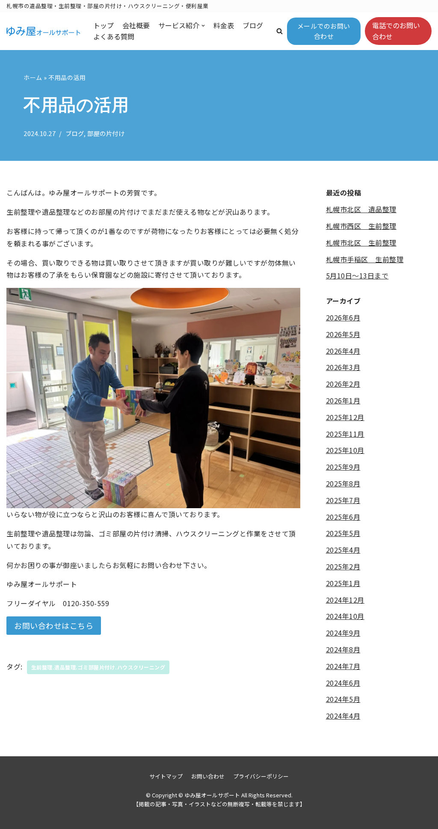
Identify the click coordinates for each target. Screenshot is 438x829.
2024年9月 (343, 633)
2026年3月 (343, 367)
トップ (103, 25)
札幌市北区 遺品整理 (361, 209)
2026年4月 (343, 351)
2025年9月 (343, 467)
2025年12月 (345, 417)
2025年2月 (343, 566)
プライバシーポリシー (261, 776)
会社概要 (136, 25)
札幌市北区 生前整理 (361, 242)
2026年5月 (343, 334)
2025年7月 (343, 500)
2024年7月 (343, 666)
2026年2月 (343, 384)
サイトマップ (166, 776)
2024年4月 (343, 716)
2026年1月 (343, 400)
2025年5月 (343, 533)
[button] (279, 31)
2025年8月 (343, 483)
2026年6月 (343, 317)
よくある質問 (113, 36)
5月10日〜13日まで (357, 275)
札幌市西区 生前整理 (361, 226)
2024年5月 (343, 699)
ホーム (33, 77)
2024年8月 (343, 649)
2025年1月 (343, 583)
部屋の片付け (105, 133)
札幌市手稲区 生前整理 (365, 259)
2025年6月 (343, 517)
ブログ (253, 25)
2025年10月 (345, 450)
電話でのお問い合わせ (396, 30)
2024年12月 (345, 600)
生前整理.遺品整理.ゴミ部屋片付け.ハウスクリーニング (98, 667)
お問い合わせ (208, 776)
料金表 (223, 25)
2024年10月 (345, 616)
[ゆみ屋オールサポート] (43, 31)
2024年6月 (343, 683)
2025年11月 (345, 434)
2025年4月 (343, 550)
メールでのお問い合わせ (323, 31)
